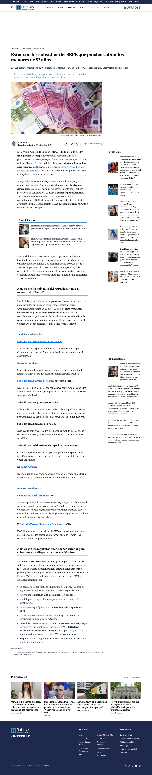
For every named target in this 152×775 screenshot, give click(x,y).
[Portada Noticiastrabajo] (20, 730)
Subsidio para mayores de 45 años (35, 380)
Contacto (123, 752)
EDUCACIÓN (94, 8)
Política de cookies (127, 742)
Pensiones (109, 2)
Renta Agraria (28, 466)
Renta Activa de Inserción (35, 495)
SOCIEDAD (82, 8)
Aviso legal (124, 745)
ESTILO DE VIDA (107, 8)
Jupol (102, 2)
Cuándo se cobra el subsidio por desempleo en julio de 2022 (40, 77)
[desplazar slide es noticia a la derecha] (140, 2)
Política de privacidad (128, 749)
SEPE (99, 752)
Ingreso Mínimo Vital (105, 735)
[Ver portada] (25, 7)
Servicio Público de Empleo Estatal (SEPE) (77, 652)
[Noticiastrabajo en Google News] (139, 766)
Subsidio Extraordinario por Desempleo (42, 524)
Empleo (81, 735)
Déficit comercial (55, 2)
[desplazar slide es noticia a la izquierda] (21, 2)
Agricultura (44, 2)
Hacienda (82, 754)
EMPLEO (61, 8)
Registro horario (68, 2)
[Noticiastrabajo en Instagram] (129, 766)
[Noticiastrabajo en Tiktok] (132, 766)
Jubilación (101, 738)
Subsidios (27, 654)
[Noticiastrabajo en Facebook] (122, 766)
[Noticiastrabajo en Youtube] (136, 766)
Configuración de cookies (130, 738)
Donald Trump (80, 2)
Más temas (101, 755)
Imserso (123, 2)
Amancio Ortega (92, 2)
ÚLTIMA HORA (49, 8)
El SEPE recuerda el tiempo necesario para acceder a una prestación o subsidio (49, 74)
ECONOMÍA (71, 8)
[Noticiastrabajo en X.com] (125, 766)
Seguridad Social (103, 748)
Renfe (117, 2)
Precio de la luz (28, 2)
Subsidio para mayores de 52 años (23, 652)
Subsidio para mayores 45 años (48, 652)
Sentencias (83, 738)
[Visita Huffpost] (132, 7)
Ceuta (37, 2)
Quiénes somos (126, 735)
